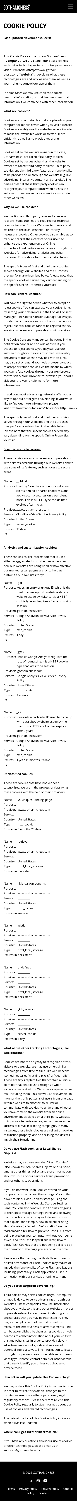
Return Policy (50, 1489)
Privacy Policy (28, 1489)
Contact (43, 1493)
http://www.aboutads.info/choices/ (33, 408)
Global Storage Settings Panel (32, 1213)
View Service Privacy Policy (48, 514)
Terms (10, 1489)
